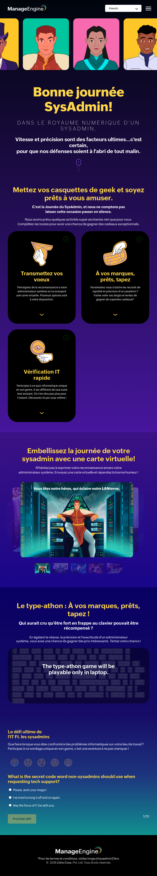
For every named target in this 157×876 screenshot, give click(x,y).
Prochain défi (22, 819)
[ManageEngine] (27, 7)
